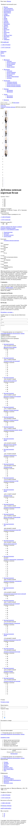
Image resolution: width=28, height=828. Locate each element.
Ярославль (6, 36)
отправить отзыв (5, 737)
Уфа (5, 17)
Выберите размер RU (6, 222)
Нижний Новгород (9, 9)
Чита (5, 31)
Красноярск (7, 24)
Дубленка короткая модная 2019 (12, 640)
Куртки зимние (11, 64)
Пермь (5, 18)
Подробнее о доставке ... (7, 312)
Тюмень (6, 25)
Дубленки (9, 61)
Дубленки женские (12, 82)
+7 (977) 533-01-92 (5, 47)
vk (4, 813)
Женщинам (7, 59)
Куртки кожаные (11, 62)
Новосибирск (7, 12)
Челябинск (6, 15)
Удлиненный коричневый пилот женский (15, 593)
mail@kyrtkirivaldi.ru (6, 808)
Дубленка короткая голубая (11, 481)
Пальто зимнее (11, 66)
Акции (5, 94)
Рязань (5, 28)
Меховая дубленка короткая (11, 410)
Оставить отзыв (5, 702)
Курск (5, 38)
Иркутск (6, 26)
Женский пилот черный (10, 444)
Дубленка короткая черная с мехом (13, 430)
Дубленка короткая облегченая (12, 651)
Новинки (6, 89)
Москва (6, 7)
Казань (5, 19)
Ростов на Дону (8, 35)
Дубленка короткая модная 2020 (12, 530)
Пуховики (9, 65)
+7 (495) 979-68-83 (5, 44)
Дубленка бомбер (8, 671)
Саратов (6, 21)
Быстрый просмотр (9, 344)
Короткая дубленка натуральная (12, 396)
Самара (6, 14)
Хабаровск (6, 39)
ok (4, 815)
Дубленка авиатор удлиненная (12, 623)
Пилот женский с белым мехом (12, 517)
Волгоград (6, 29)
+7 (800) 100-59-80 (5, 803)
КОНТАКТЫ (9, 287)
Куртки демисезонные (13, 76)
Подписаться (14, 753)
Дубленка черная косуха (10, 455)
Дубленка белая (8, 467)
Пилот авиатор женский (10, 380)
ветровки (9, 78)
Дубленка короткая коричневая (12, 507)
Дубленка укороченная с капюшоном (13, 559)
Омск (5, 33)
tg (4, 816)
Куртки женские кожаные (14, 85)
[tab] (8, 232)
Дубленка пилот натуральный (12, 361)
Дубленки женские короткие (11, 240)
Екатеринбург (7, 11)
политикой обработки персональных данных (12, 333)
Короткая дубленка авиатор (11, 420)
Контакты (6, 100)
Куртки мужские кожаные (14, 86)
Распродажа (7, 80)
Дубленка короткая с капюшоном (12, 581)
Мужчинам (7, 69)
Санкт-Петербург (8, 8)
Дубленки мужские (12, 83)
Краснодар (6, 32)
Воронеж (6, 22)
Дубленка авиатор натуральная (12, 681)
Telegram (8, 805)
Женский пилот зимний (10, 347)
